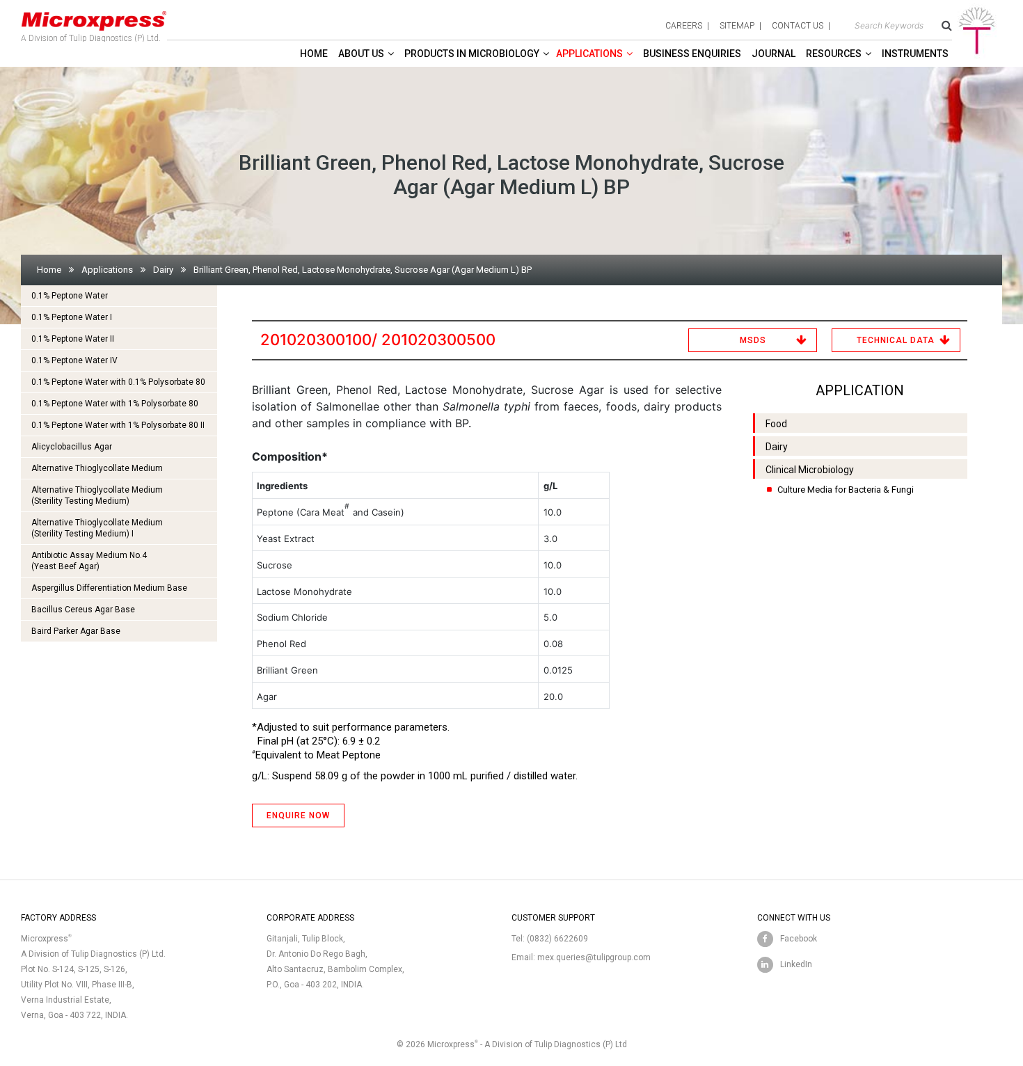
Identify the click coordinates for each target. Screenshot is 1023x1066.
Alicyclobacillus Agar (71, 447)
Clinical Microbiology (810, 469)
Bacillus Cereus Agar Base (83, 609)
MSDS (753, 340)
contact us (797, 26)
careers (683, 26)
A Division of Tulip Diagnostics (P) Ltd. (91, 38)
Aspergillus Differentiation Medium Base (109, 588)
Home (314, 53)
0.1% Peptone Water (69, 296)
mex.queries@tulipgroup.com (594, 957)
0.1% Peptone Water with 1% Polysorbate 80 (114, 403)
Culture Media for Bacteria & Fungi (845, 489)
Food (776, 423)
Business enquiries (692, 53)
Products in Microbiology (471, 53)
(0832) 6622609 (557, 939)
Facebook (798, 938)
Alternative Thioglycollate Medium (97, 468)
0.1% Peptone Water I (71, 317)
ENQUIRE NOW (298, 815)
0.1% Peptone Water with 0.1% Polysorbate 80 (118, 382)
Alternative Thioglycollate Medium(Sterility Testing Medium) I (97, 528)
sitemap (737, 26)
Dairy (163, 269)
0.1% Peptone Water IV (74, 360)
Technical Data (896, 340)
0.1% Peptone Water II (72, 339)
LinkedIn (796, 964)
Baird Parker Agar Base (75, 631)
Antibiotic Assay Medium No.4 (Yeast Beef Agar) (89, 560)
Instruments (915, 53)
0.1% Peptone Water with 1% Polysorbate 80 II (118, 425)
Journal (773, 53)
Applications (589, 53)
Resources (834, 53)
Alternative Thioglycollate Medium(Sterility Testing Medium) (97, 495)
